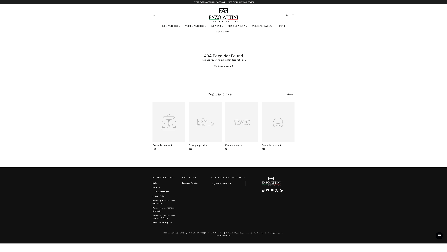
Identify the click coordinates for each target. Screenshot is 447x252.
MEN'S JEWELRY (236, 26)
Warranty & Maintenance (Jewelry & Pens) (163, 216)
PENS (282, 26)
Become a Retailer (190, 183)
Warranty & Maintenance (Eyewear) (163, 209)
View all (291, 94)
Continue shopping (223, 66)
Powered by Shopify (224, 235)
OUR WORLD (222, 31)
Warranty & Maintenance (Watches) (163, 202)
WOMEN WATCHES (194, 26)
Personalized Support (162, 222)
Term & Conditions (160, 192)
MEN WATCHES (170, 26)
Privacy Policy (158, 196)
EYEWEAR (216, 26)
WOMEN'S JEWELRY (262, 26)
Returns (156, 187)
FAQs (154, 183)
